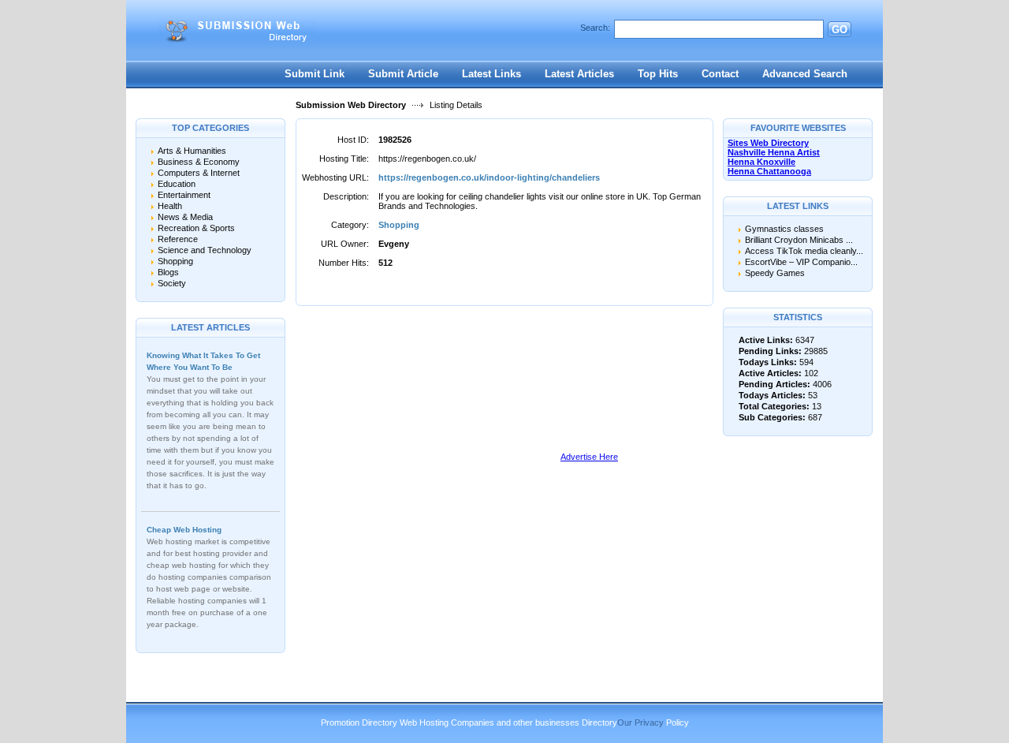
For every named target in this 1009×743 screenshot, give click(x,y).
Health (170, 206)
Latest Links (491, 74)
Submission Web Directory (351, 105)
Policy (677, 722)
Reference (178, 239)
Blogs (168, 272)
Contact (720, 74)
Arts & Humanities (192, 150)
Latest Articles (579, 74)
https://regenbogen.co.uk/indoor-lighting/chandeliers (489, 177)
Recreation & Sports (196, 228)
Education (176, 184)
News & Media (185, 217)
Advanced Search (804, 74)
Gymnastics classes (784, 228)
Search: (595, 27)
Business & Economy (199, 161)
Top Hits (658, 74)
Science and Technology (204, 250)
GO (839, 29)
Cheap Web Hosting (184, 529)
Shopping (175, 261)
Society (172, 283)
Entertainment (184, 195)
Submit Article (403, 74)
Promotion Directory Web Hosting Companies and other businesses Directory (469, 722)
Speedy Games (775, 273)
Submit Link (314, 74)
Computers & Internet (199, 172)
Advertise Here (589, 456)
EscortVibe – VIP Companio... (801, 262)
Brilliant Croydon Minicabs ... (799, 240)
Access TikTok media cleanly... (804, 251)
